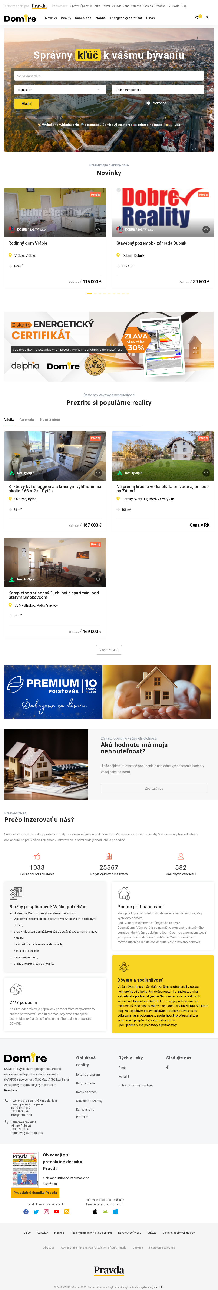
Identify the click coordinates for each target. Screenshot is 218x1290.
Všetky (9, 420)
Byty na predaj (85, 1083)
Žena (126, 5)
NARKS (101, 18)
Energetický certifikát (126, 18)
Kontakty (42, 1232)
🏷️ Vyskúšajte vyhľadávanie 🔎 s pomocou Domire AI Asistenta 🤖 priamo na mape (100, 125)
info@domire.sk (21, 1115)
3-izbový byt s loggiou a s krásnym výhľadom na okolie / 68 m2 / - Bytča (55, 488)
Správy (74, 5)
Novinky (51, 18)
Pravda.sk (186, 1011)
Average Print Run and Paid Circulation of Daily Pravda (93, 1247)
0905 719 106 (20, 1129)
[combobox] (109, 76)
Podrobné (158, 103)
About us (48, 1247)
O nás (150, 18)
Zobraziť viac (109, 650)
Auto (97, 5)
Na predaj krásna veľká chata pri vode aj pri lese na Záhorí (162, 488)
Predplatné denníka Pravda (35, 1193)
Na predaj (27, 420)
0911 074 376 (20, 1111)
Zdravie (116, 5)
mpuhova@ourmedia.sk (27, 1133)
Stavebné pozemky (89, 1101)
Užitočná (160, 5)
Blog (184, 5)
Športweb (86, 5)
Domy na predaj (86, 1092)
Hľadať (26, 104)
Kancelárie (83, 18)
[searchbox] (109, 75)
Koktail (106, 5)
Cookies (138, 1247)
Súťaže (152, 1232)
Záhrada (148, 5)
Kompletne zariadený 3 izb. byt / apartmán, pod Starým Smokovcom (54, 595)
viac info (158, 1287)
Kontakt (124, 1076)
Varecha (136, 5)
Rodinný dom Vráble (28, 243)
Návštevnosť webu (129, 1232)
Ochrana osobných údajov (136, 1085)
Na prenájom (50, 420)
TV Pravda (173, 5)
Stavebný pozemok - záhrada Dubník (151, 243)
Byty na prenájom (88, 1074)
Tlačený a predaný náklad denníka (91, 1232)
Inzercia (59, 1232)
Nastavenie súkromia (162, 1247)
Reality (66, 18)
